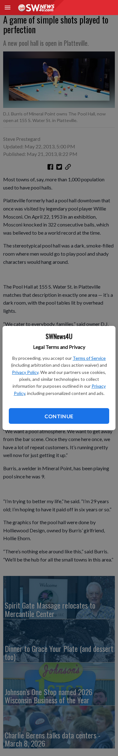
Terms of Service (89, 358)
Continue (59, 416)
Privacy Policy (25, 372)
